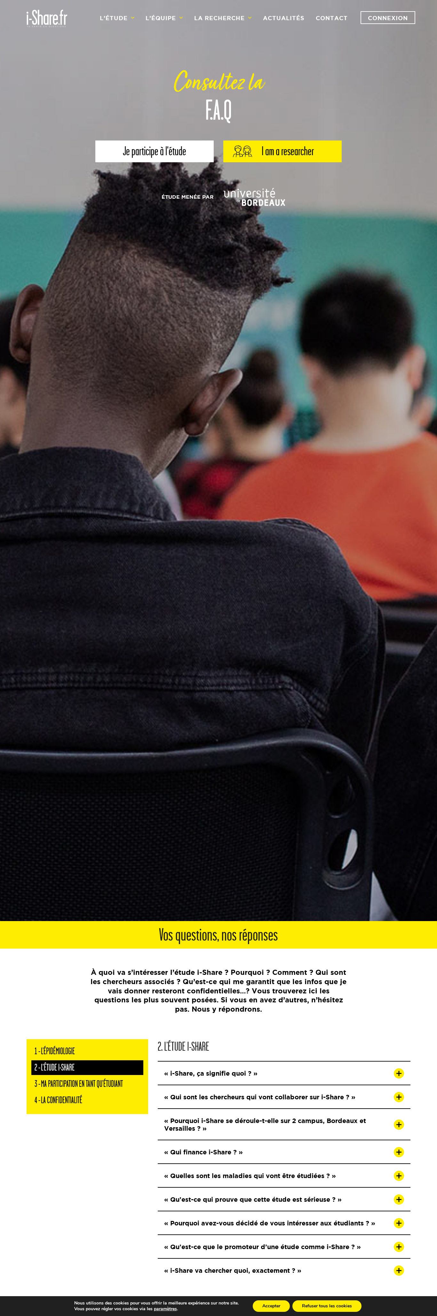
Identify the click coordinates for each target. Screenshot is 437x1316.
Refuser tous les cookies (327, 1306)
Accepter (271, 1306)
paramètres (165, 1309)
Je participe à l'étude (154, 151)
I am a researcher (288, 151)
